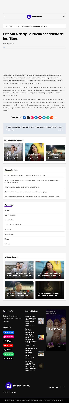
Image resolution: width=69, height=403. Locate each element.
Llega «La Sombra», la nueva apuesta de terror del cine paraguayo (25, 192)
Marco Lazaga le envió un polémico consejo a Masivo (55, 156)
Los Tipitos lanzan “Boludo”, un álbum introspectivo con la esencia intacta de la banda (31, 197)
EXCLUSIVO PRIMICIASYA (13, 225)
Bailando (7, 210)
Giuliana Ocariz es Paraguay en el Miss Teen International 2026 (24, 175)
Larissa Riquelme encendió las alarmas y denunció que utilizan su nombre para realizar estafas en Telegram (50, 276)
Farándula (7, 229)
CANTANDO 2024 (10, 215)
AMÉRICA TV (56, 329)
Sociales (7, 244)
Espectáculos (8, 220)
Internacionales (9, 234)
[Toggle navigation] (4, 17)
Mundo (6, 239)
